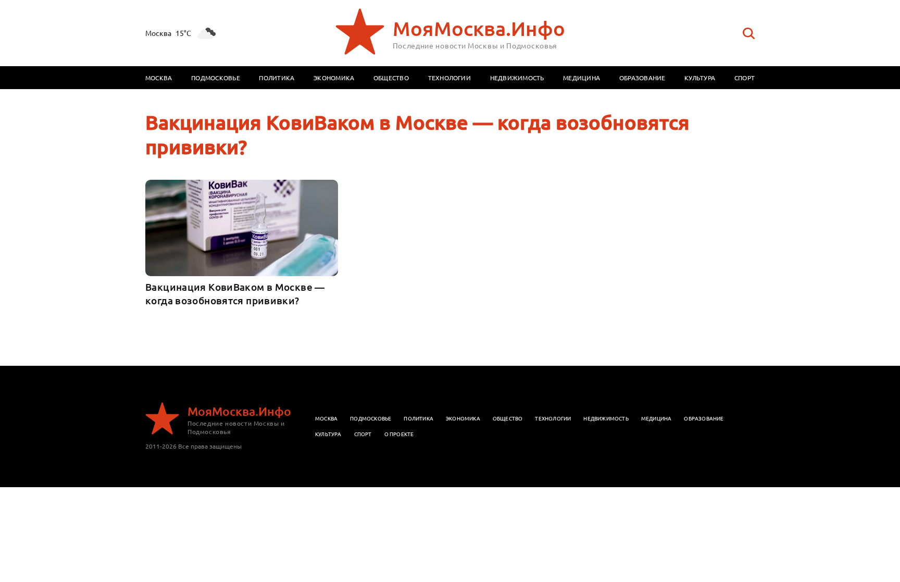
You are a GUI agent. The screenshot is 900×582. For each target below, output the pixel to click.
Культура (699, 77)
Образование (642, 77)
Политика (276, 77)
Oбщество (508, 418)
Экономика (334, 77)
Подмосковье (215, 77)
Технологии (449, 77)
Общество (391, 77)
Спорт (744, 77)
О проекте (399, 434)
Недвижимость (517, 77)
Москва (158, 77)
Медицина (581, 77)
